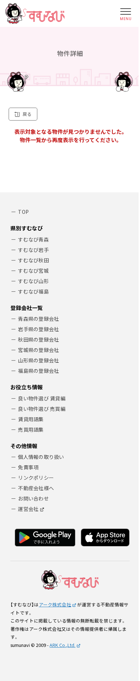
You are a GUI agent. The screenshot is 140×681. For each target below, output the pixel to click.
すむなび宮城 (33, 270)
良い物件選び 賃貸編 (41, 398)
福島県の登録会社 (38, 370)
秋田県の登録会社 (38, 339)
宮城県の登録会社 (38, 349)
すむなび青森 (33, 239)
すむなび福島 (33, 291)
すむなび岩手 (33, 249)
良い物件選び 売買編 (41, 408)
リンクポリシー (36, 477)
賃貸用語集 (30, 419)
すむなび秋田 (33, 260)
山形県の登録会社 (38, 360)
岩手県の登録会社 (38, 329)
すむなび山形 (33, 281)
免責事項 (28, 467)
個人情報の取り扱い (41, 456)
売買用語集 (30, 429)
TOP (23, 211)
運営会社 (28, 508)
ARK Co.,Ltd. (62, 645)
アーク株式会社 (55, 604)
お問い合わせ (33, 498)
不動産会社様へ (36, 488)
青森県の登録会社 (38, 318)
